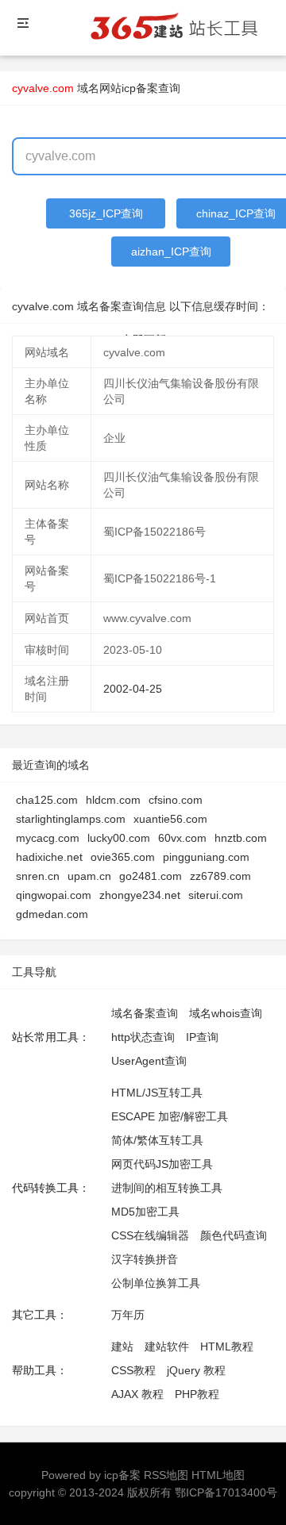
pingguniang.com (206, 857)
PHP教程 (197, 1394)
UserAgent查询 (149, 1060)
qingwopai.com (53, 895)
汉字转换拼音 (144, 1259)
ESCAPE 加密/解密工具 (169, 1116)
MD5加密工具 (145, 1211)
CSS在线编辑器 (150, 1235)
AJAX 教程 (137, 1394)
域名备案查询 (144, 1013)
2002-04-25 (132, 688)
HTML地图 (218, 1475)
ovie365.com (123, 857)
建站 (122, 1346)
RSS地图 (166, 1475)
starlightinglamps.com (71, 818)
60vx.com (182, 838)
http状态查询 (143, 1037)
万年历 (128, 1314)
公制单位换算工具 (155, 1283)
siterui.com (215, 895)
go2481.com (150, 876)
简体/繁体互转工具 (157, 1140)
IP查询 (202, 1037)
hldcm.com (113, 799)
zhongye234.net (139, 895)
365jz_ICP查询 (106, 213)
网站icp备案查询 (139, 88)
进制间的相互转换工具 (166, 1187)
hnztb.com (240, 838)
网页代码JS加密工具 (162, 1164)
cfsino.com (176, 799)
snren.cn (38, 876)
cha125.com (47, 799)
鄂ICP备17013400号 (226, 1492)
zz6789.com (220, 876)
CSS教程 (133, 1370)
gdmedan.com (52, 914)
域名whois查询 (225, 1013)
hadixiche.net (49, 857)
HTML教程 (226, 1346)
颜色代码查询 (233, 1235)
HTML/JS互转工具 (157, 1092)
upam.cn (89, 876)
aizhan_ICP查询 (171, 251)
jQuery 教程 (196, 1370)
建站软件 (167, 1346)
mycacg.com (47, 838)
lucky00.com (118, 838)
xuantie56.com (170, 818)
